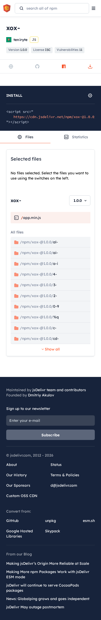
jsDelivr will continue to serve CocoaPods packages (42, 588)
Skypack (52, 531)
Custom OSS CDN (21, 495)
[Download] (90, 66)
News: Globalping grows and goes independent (47, 598)
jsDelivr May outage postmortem (35, 607)
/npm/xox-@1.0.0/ (38, 242)
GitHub (12, 520)
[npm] (63, 66)
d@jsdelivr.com (64, 485)
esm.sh (89, 520)
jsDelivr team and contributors (59, 390)
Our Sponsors (18, 485)
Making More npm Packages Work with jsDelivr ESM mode (47, 574)
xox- (16, 200)
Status (56, 464)
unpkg (50, 520)
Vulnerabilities (69, 50)
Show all (52, 349)
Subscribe (50, 435)
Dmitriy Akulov (41, 395)
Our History (16, 475)
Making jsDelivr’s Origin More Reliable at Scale (47, 563)
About (11, 464)
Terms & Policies (65, 475)
